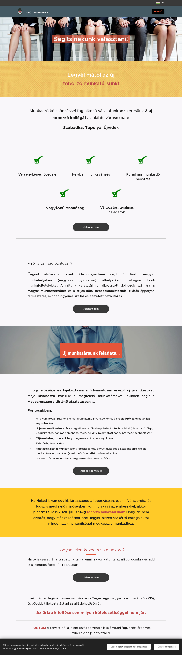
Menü (159, 11)
